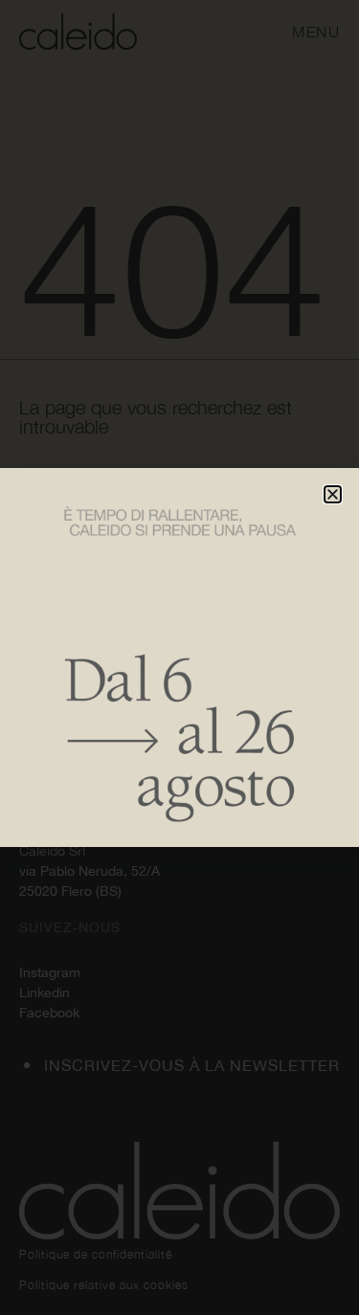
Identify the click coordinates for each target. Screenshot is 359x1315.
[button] (332, 494)
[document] (179, 657)
